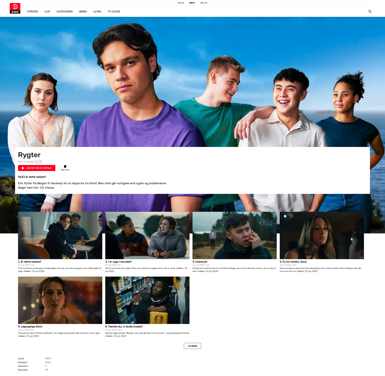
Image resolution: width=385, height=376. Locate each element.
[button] (60, 263)
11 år (38, 162)
